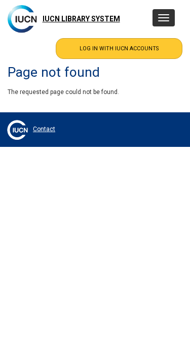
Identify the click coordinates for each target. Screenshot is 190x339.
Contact (44, 129)
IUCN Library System (81, 19)
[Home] (22, 18)
